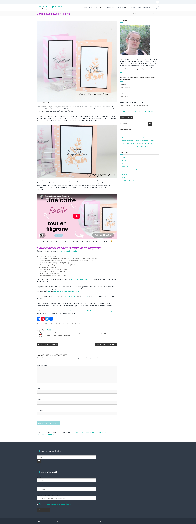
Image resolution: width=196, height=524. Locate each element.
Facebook (66, 296)
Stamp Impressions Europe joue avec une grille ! (136, 146)
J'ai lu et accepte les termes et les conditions (137, 111)
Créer (97, 8)
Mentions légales (144, 8)
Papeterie (125, 172)
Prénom (123, 85)
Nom (39, 389)
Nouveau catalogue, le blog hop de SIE (133, 137)
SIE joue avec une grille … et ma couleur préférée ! (137, 143)
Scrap (123, 177)
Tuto (76, 324)
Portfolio (124, 174)
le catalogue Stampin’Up (93, 289)
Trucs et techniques (128, 180)
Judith (51, 103)
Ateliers (124, 157)
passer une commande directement (66, 291)
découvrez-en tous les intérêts (81, 311)
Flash (82, 521)
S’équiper (121, 8)
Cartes (137, 14)
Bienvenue (88, 8)
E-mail (39, 400)
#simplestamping (53, 324)
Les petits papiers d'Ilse (51, 6)
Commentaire (42, 365)
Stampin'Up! (70, 324)
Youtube (73, 296)
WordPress (104, 521)
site (49, 291)
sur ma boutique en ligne (70, 251)
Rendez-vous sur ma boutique (82, 279)
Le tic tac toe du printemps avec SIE (133, 135)
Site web (40, 411)
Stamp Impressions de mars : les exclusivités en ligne (138, 140)
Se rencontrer (109, 8)
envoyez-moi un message (103, 311)
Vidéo (80, 324)
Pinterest (85, 296)
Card (60, 324)
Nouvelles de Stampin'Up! (130, 169)
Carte (64, 324)
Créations (125, 166)
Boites (124, 160)
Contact (132, 8)
